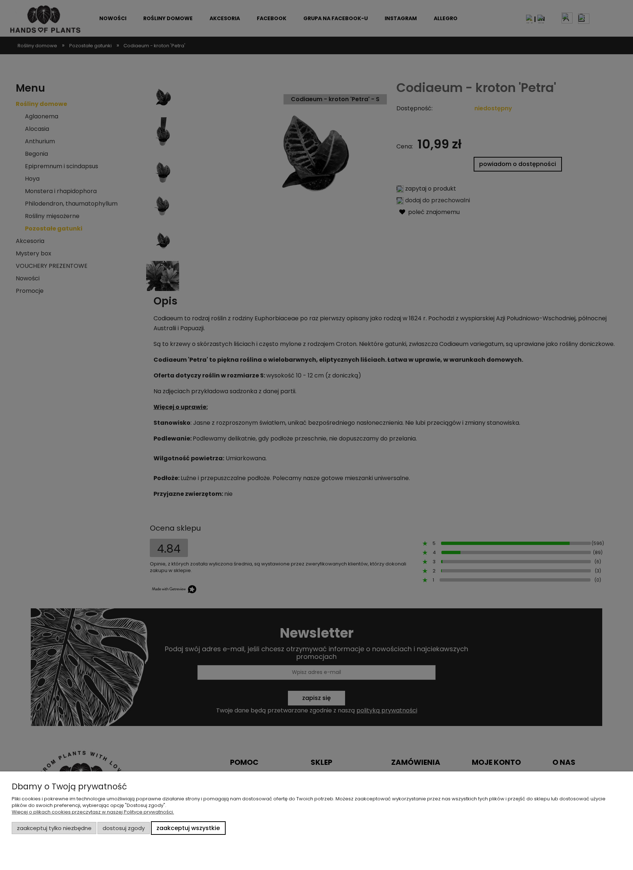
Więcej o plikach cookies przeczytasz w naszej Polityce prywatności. (93, 811)
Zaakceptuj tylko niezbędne (54, 828)
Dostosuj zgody (124, 828)
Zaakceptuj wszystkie (188, 828)
